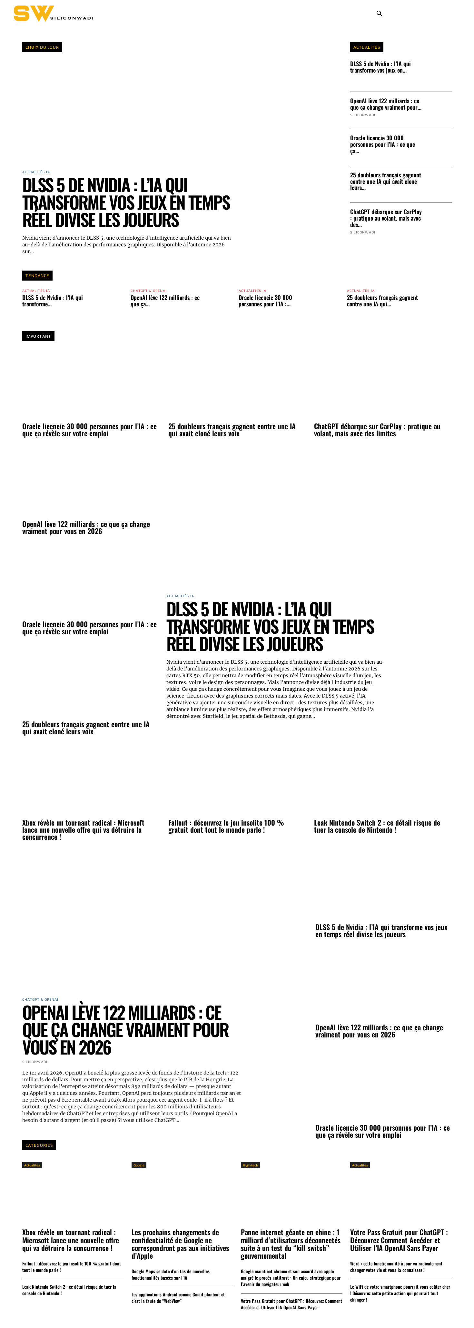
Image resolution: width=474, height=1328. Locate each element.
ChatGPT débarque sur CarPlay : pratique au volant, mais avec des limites (377, 429)
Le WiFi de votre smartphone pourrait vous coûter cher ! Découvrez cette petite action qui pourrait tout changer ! (400, 1293)
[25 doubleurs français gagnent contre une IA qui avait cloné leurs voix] (439, 184)
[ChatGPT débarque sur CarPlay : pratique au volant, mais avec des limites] (439, 221)
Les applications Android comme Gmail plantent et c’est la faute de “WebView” (178, 1297)
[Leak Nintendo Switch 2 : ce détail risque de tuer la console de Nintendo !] (383, 780)
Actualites (32, 1165)
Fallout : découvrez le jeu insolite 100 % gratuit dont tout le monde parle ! (226, 826)
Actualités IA (36, 290)
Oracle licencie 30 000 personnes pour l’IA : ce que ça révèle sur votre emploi (89, 429)
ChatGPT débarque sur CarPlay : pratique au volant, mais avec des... (386, 218)
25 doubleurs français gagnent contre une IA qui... (382, 300)
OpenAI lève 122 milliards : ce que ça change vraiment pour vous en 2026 (86, 527)
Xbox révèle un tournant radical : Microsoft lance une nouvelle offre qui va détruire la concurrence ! (83, 829)
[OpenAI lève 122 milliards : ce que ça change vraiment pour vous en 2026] (439, 110)
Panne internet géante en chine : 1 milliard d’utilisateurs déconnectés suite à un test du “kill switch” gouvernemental (291, 1244)
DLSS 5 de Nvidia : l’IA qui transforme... (52, 300)
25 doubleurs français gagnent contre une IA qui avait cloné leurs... (385, 181)
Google (138, 1165)
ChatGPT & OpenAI (149, 290)
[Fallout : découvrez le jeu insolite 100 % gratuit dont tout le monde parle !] (237, 780)
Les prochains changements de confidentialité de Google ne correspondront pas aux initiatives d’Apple (180, 1244)
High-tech (250, 1165)
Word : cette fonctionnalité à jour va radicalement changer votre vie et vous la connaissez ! (396, 1266)
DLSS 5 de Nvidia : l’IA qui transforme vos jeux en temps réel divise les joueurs (126, 202)
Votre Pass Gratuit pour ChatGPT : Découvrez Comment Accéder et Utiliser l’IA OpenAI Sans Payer (291, 1304)
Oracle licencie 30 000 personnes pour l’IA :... (265, 300)
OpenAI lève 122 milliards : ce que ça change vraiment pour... (385, 103)
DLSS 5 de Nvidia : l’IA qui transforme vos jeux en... (380, 66)
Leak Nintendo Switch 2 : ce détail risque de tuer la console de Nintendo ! (377, 826)
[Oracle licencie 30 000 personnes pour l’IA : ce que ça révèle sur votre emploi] (439, 147)
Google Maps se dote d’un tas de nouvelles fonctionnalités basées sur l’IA (171, 1274)
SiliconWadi (362, 115)
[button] (379, 14)
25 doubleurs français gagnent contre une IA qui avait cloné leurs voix (232, 429)
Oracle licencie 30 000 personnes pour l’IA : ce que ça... (382, 144)
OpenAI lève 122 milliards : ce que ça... (165, 300)
